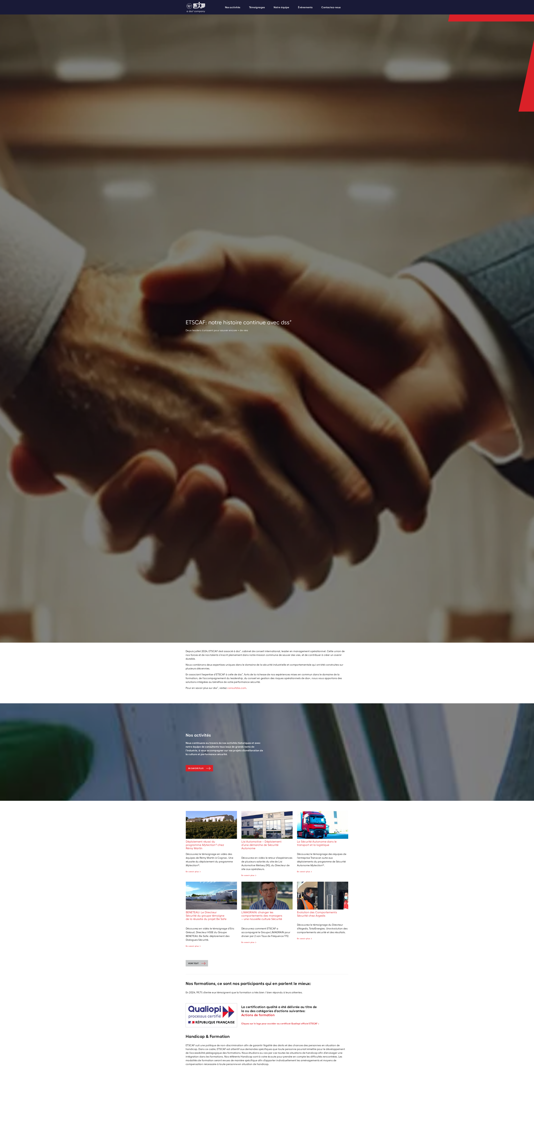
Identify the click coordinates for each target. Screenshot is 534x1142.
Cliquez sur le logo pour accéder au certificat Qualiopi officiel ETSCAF (279, 1023)
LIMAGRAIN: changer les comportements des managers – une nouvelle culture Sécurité (261, 916)
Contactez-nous (331, 7)
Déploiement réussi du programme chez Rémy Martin (205, 845)
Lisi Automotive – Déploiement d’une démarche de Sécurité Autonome (261, 845)
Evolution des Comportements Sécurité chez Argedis (317, 914)
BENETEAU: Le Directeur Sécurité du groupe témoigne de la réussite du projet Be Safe (206, 916)
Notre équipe (281, 7)
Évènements (305, 7)
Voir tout (193, 963)
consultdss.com (236, 687)
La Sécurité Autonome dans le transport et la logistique (317, 843)
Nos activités (232, 7)
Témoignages (257, 7)
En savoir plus (195, 768)
